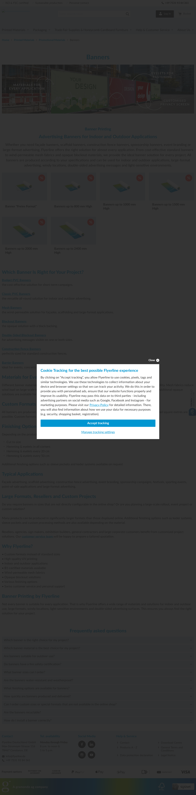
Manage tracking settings (98, 432)
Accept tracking (98, 423)
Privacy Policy (99, 405)
